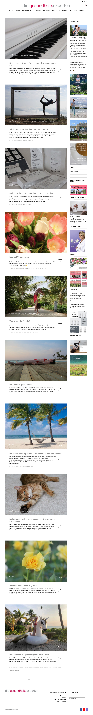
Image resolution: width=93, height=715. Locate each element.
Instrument (25, 76)
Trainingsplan (26, 140)
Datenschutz (63, 695)
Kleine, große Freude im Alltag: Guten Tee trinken (31, 193)
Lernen (36, 76)
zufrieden (35, 332)
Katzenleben (31, 532)
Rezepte (47, 76)
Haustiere (29, 511)
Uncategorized (29, 249)
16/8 (11, 667)
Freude (15, 204)
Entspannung (29, 185)
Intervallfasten (31, 76)
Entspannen (16, 466)
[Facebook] (82, 1)
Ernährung (21, 268)
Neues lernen (42, 76)
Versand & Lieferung (61, 701)
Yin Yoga (31, 140)
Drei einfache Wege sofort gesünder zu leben (29, 655)
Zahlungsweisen (62, 694)
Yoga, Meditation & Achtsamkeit (48, 121)
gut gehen (24, 332)
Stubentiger (40, 532)
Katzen (26, 532)
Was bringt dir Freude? (19, 321)
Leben (28, 332)
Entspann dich (31, 596)
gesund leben (58, 667)
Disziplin (16, 140)
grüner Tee (20, 204)
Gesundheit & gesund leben (30, 55)
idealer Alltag (37, 596)
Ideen (21, 76)
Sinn (50, 596)
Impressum (63, 703)
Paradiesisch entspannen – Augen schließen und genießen (35, 453)
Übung (32, 466)
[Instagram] (87, 1)
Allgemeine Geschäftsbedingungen (58, 692)
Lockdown (30, 268)
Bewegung (16, 268)
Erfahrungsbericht (44, 667)
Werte (58, 596)
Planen (31, 332)
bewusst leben (17, 596)
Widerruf (64, 697)
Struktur (20, 140)
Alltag (12, 76)
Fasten (53, 667)
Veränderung (42, 268)
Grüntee (25, 204)
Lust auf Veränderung (19, 257)
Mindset (40, 121)
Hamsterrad (16, 76)
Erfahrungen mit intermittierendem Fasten (30, 667)
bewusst (16, 332)
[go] (85, 176)
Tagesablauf (54, 596)
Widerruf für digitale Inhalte (60, 699)
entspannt (22, 466)
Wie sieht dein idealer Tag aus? (23, 586)
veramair (11, 54)
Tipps (50, 76)
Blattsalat (18, 667)
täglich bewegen (13, 670)
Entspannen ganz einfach (20, 385)
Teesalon (29, 204)
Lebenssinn (46, 596)
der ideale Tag (24, 596)
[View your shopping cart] (87, 6)
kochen (25, 268)
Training (37, 268)
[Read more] (60, 71)
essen (50, 667)
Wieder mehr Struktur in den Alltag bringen (28, 129)
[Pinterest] (85, 1)
